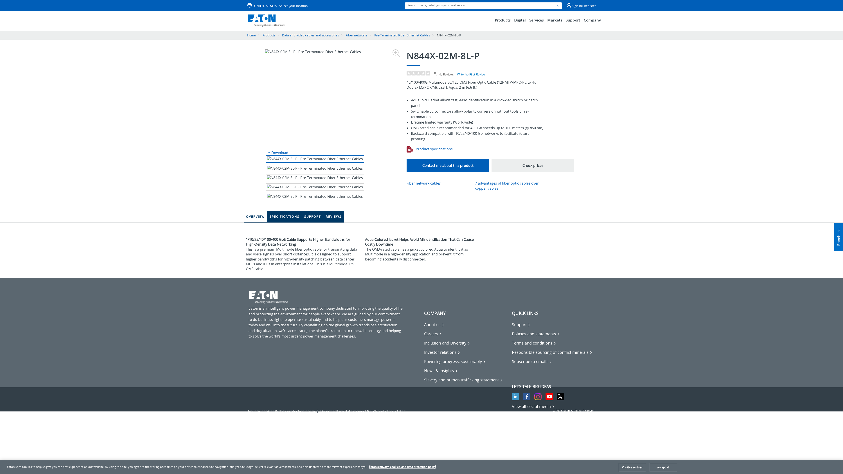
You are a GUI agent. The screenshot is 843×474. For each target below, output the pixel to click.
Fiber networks (356, 35)
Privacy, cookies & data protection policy (281, 411)
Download (279, 152)
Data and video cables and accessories (311, 35)
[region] (421, 467)
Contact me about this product (448, 165)
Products (269, 35)
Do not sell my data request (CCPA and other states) (363, 411)
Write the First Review (471, 74)
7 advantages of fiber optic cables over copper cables (507, 186)
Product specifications (434, 149)
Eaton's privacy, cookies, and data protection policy (402, 467)
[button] (838, 237)
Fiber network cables (424, 183)
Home (251, 35)
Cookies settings (632, 467)
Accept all (663, 467)
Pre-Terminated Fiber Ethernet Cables (402, 35)
